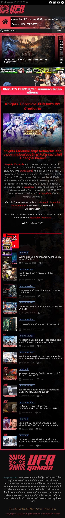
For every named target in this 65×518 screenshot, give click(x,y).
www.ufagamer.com (50, 513)
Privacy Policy (50, 509)
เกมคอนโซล (51, 19)
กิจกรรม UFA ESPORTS (24, 24)
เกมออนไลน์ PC (19, 19)
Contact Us (23, 509)
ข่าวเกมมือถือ (36, 19)
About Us (13, 509)
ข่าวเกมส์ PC (20, 205)
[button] (14, 237)
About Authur (36, 509)
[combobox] (26, 31)
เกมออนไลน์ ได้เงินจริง (40, 217)
